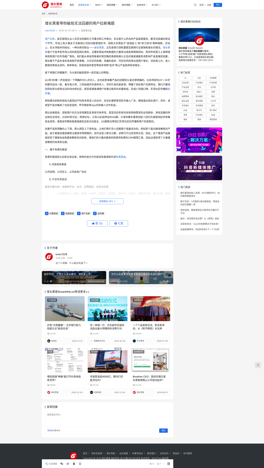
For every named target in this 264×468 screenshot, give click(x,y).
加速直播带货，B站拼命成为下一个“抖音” (200, 229)
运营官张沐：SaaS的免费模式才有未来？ (200, 223)
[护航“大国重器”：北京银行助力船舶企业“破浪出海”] (65, 308)
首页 (72, 5)
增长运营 (185, 101)
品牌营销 (185, 96)
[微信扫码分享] (61, 463)
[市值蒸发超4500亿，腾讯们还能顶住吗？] (107, 360)
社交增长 (199, 115)
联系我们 (151, 453)
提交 (163, 430)
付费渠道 (53, 213)
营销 (199, 119)
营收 (185, 119)
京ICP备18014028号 (130, 458)
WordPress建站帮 (160, 458)
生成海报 (52, 463)
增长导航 (126, 5)
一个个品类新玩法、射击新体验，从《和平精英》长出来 (149, 327)
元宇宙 (213, 87)
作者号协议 (137, 453)
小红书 (213, 101)
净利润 (185, 92)
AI (185, 78)
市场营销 (199, 105)
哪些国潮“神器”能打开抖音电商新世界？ (64, 378)
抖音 (50, 352)
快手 (213, 105)
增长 (213, 96)
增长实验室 (97, 453)
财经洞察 (111, 5)
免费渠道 (121, 156)
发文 (218, 5)
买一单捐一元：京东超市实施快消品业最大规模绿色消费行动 (107, 327)
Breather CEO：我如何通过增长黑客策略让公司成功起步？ (149, 378)
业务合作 (141, 5)
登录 (201, 5)
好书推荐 (187, 453)
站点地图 (123, 453)
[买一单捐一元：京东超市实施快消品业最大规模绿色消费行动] (107, 308)
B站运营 (185, 83)
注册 (209, 5)
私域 (213, 115)
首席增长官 (83, 5)
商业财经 (95, 352)
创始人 (199, 92)
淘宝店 (176, 453)
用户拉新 (50, 38)
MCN (97, 5)
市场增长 (185, 105)
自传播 (100, 213)
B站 (199, 78)
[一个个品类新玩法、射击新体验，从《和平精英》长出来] (150, 308)
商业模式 (199, 96)
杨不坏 (199, 110)
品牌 (213, 92)
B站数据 (213, 78)
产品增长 (199, 83)
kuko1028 (50, 30)
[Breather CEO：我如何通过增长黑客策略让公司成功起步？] (150, 360)
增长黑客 (99, 47)
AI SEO (155, 5)
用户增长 (213, 110)
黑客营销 (213, 119)
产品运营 (185, 87)
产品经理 (52, 300)
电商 (185, 115)
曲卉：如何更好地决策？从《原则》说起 (199, 218)
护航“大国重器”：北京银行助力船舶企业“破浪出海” (64, 327)
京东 (199, 87)
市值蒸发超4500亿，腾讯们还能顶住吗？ (106, 378)
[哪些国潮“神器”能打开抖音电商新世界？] (65, 360)
